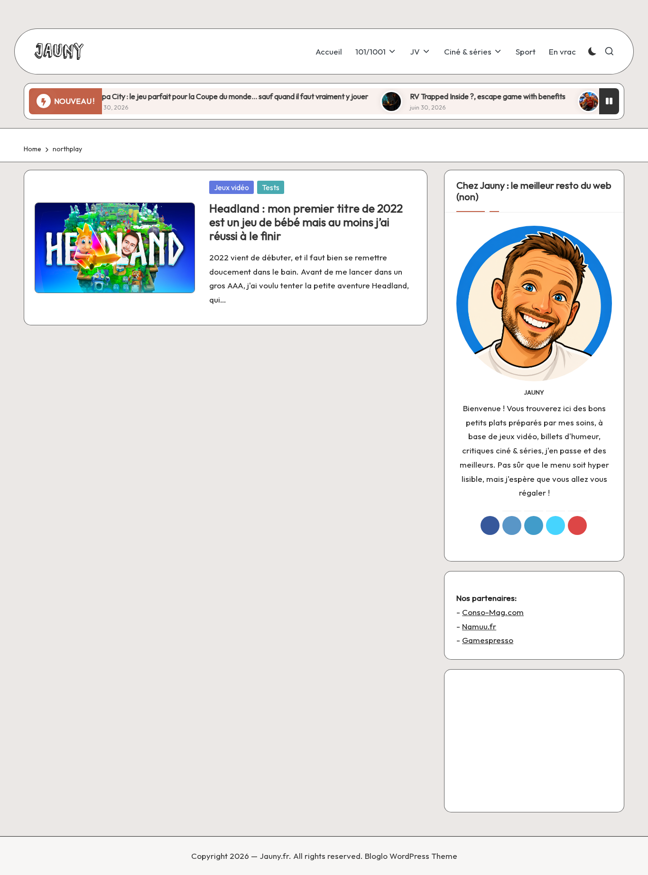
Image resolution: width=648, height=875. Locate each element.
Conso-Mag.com (493, 612)
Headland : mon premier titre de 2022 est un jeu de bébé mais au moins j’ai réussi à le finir (306, 222)
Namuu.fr (479, 626)
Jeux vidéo (231, 187)
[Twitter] (555, 525)
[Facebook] (490, 525)
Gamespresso (487, 640)
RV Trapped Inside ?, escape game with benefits (464, 96)
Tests (270, 187)
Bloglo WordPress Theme (411, 856)
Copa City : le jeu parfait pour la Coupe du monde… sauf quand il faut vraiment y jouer (207, 96)
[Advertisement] (534, 741)
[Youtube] (577, 525)
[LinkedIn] (533, 525)
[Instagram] (511, 525)
